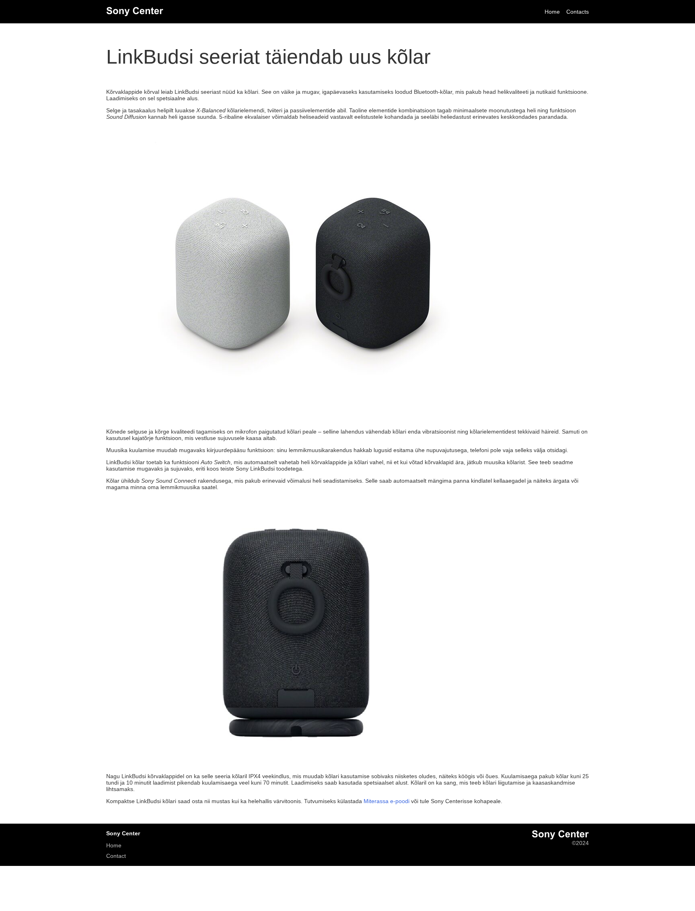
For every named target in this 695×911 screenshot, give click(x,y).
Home (552, 11)
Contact (116, 856)
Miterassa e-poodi (386, 801)
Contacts (577, 11)
